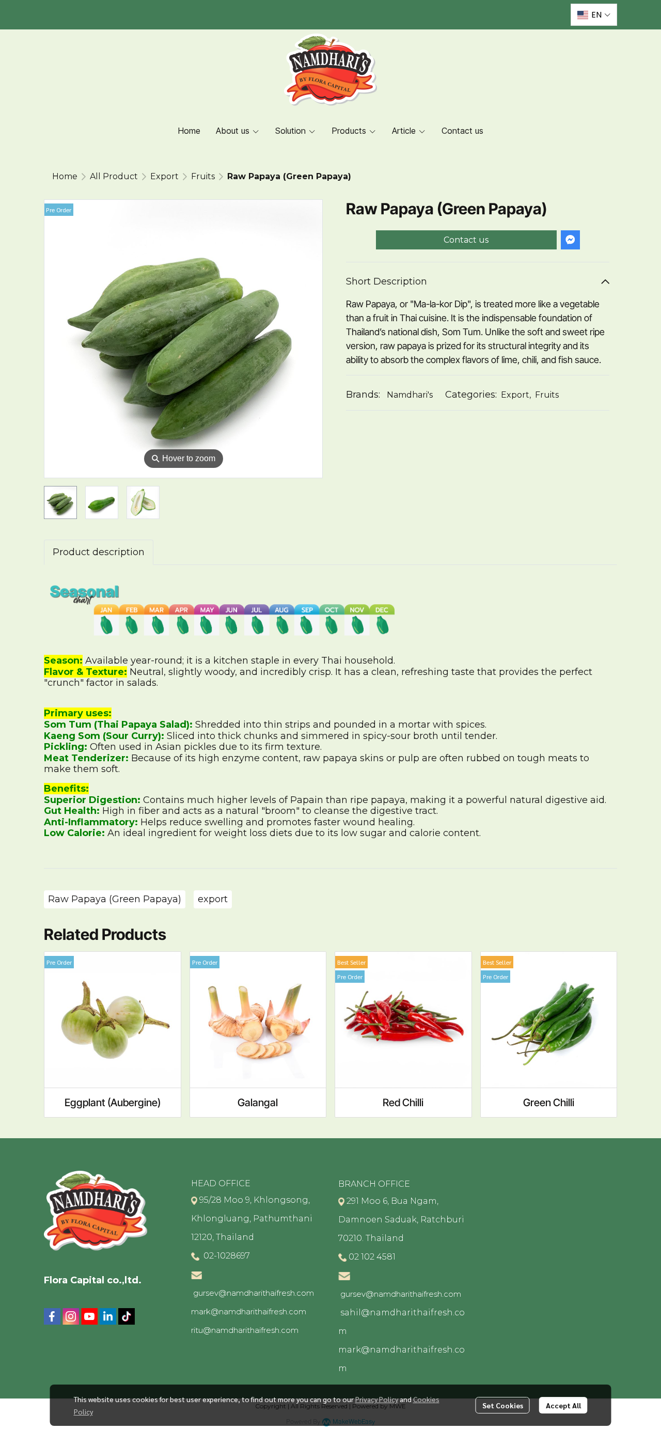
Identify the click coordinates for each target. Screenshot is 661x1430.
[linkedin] (108, 1316)
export (213, 899)
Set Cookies (502, 1405)
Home (64, 176)
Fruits (203, 176)
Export (164, 176)
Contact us (466, 240)
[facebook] (52, 1316)
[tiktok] (126, 1316)
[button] (594, 15)
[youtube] (89, 1316)
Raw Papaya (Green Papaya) (114, 899)
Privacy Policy (376, 1399)
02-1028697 (225, 1256)
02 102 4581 (372, 1257)
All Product (114, 176)
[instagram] (70, 1316)
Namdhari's (410, 395)
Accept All (563, 1405)
